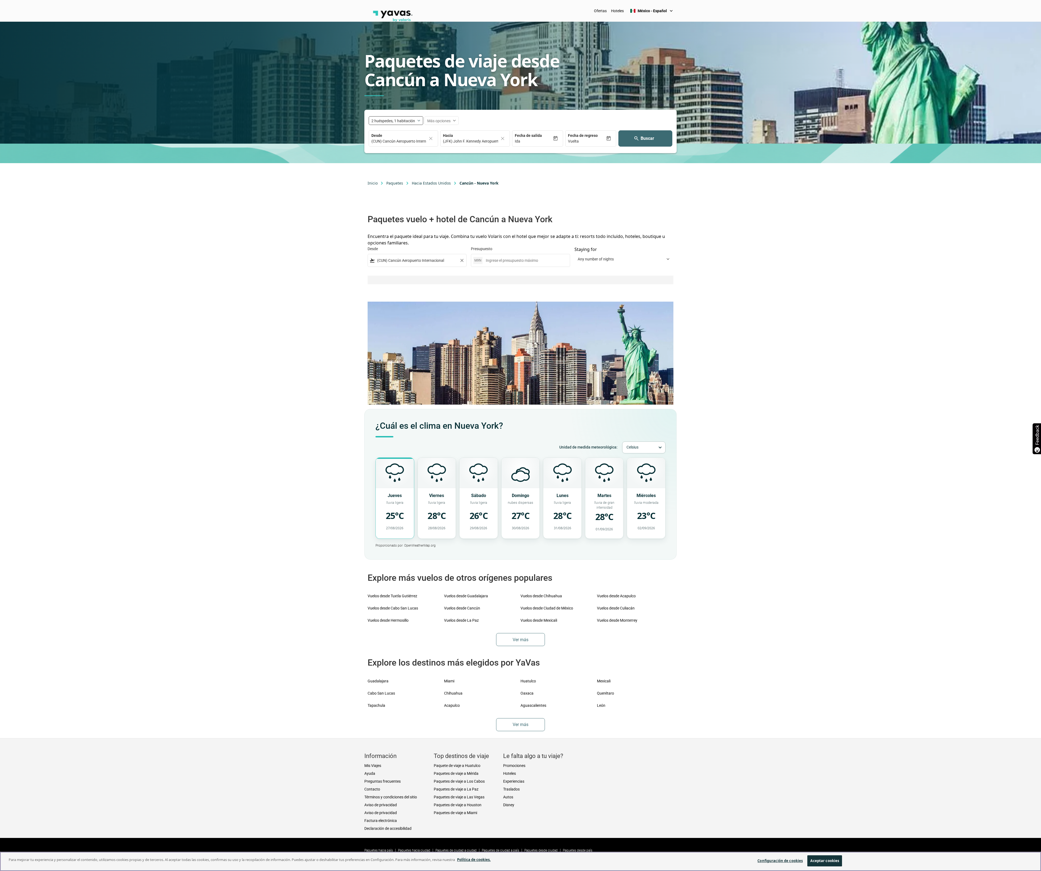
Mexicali (604, 681)
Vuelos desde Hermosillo (388, 620)
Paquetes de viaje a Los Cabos (459, 781)
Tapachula (376, 705)
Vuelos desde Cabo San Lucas (393, 608)
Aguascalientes (533, 705)
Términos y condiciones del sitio (390, 797)
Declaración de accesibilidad (388, 828)
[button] (534, 141)
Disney (508, 805)
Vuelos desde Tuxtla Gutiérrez (392, 596)
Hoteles (617, 11)
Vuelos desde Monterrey (617, 620)
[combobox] (417, 260)
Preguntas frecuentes (382, 781)
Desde (376, 135)
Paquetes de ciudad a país (500, 850)
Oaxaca (527, 693)
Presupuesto (481, 249)
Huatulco (528, 681)
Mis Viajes (372, 765)
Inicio (373, 183)
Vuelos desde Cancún (462, 608)
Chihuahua (453, 693)
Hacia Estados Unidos (431, 183)
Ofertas (600, 11)
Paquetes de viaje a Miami (455, 813)
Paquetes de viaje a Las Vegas (459, 797)
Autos (508, 797)
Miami (449, 681)
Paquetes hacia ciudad (414, 850)
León (601, 705)
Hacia (448, 135)
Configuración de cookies (780, 860)
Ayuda (369, 773)
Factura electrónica (380, 820)
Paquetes (394, 183)
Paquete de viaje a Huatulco (457, 765)
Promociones (514, 765)
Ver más (520, 639)
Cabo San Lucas (381, 693)
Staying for (585, 249)
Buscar (647, 138)
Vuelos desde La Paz (461, 620)
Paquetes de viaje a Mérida (456, 773)
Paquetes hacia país (378, 850)
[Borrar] (430, 138)
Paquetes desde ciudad (541, 850)
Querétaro (605, 693)
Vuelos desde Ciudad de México (546, 608)
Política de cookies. (474, 859)
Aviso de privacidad (380, 805)
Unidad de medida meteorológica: (588, 447)
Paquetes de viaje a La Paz (456, 789)
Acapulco (452, 705)
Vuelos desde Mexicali (538, 620)
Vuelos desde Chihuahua (541, 596)
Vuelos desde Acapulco (616, 596)
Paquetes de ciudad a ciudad (456, 850)
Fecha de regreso (583, 135)
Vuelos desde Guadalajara (466, 596)
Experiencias (513, 781)
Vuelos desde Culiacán (616, 608)
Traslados (511, 789)
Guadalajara (378, 681)
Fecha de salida (528, 135)
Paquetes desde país (577, 850)
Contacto (372, 789)
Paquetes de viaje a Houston (457, 805)
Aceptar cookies (824, 860)
